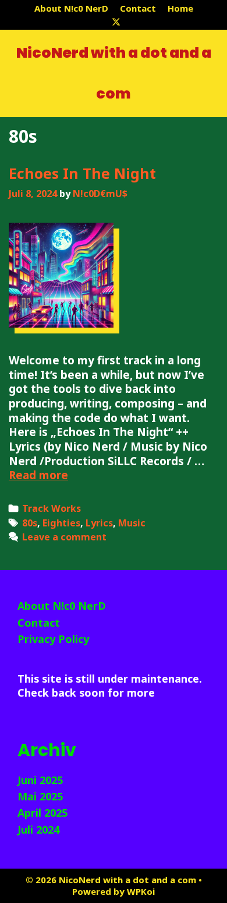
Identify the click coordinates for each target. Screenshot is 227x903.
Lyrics (99, 522)
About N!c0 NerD (71, 8)
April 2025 (42, 813)
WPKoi (141, 891)
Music (132, 522)
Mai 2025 (40, 796)
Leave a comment (64, 536)
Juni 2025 (40, 780)
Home (180, 8)
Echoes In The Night (82, 173)
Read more (38, 475)
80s (29, 522)
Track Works (51, 508)
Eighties (61, 522)
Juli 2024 (38, 830)
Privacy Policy (53, 639)
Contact (138, 8)
